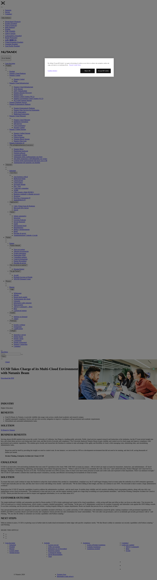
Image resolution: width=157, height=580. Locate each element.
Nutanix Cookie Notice (75, 65)
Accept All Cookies (103, 70)
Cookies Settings (52, 70)
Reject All (87, 70)
